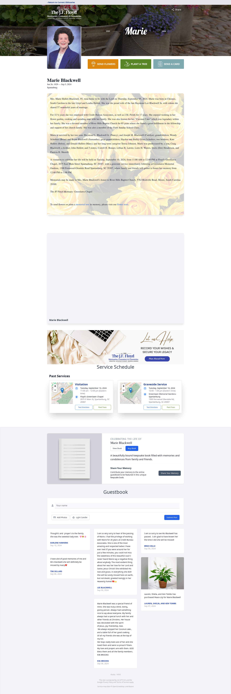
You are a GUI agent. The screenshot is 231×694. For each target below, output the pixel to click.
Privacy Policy (108, 682)
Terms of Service (123, 682)
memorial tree (82, 204)
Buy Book (132, 448)
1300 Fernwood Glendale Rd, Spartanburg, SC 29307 (161, 400)
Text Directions (83, 407)
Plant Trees (102, 407)
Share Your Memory (169, 473)
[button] (62, 390)
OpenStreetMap (118, 686)
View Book (117, 448)
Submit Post (172, 517)
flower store (122, 204)
